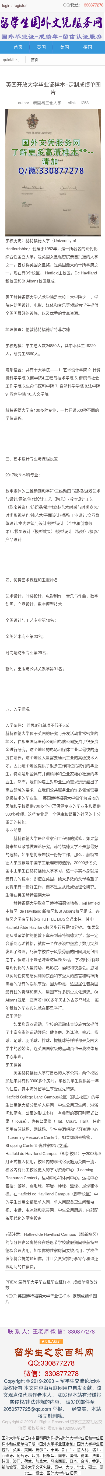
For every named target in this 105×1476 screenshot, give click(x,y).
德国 (87, 47)
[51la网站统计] (51, 1341)
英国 (41, 47)
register (20, 5)
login (6, 5)
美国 (64, 47)
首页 (18, 47)
